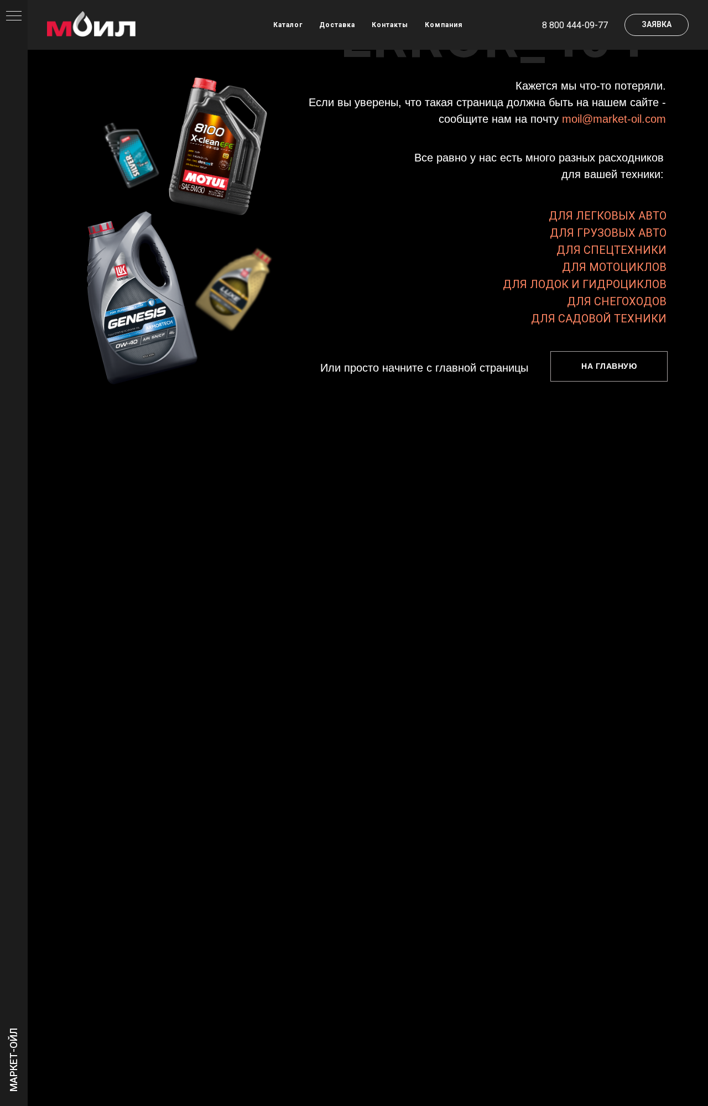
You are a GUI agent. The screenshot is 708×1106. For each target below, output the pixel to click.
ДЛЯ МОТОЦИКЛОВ (614, 267)
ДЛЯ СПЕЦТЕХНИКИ (611, 250)
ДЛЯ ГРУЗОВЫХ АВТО (608, 232)
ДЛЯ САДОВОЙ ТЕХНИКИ (599, 318)
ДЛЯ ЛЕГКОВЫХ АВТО (608, 215)
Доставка (337, 25)
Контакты (390, 25)
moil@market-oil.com (614, 119)
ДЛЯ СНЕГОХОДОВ (617, 301)
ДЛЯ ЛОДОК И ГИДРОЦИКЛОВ (585, 284)
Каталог (288, 25)
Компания (443, 25)
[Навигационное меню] (14, 16)
